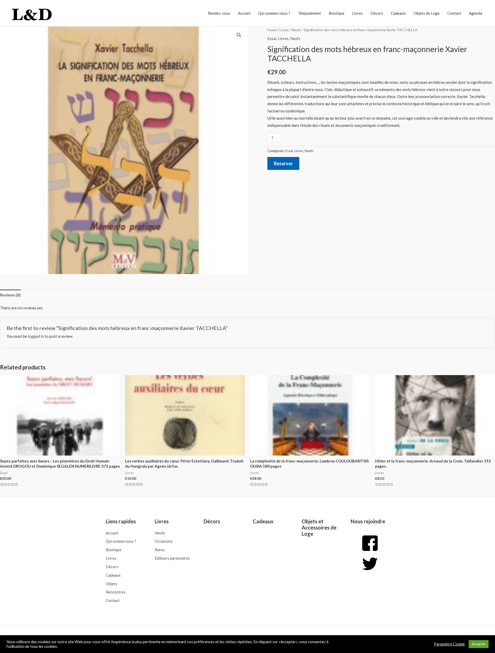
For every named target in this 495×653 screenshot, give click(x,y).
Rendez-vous (219, 13)
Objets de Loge (427, 13)
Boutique (336, 13)
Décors (376, 13)
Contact (454, 13)
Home (272, 30)
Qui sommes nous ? (274, 13)
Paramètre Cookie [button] (449, 644)
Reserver (283, 163)
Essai (271, 38)
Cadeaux (398, 13)
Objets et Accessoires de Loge (319, 527)
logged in (36, 336)
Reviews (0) (10, 295)
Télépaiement (309, 13)
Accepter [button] (478, 644)
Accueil (244, 13)
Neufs (296, 30)
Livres (357, 13)
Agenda (475, 13)
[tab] (10, 295)
